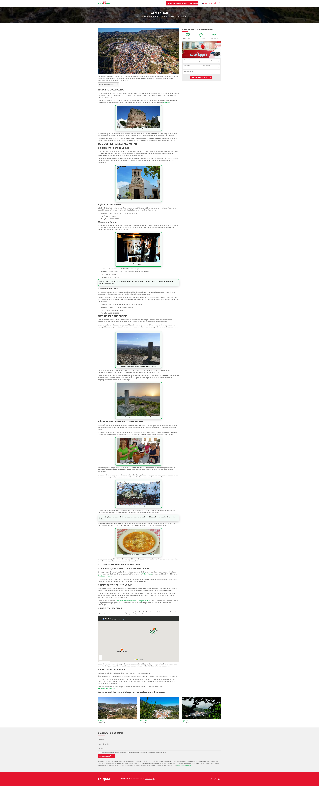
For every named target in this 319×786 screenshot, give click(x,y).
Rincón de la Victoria (105, 576)
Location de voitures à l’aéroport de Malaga (182, 3)
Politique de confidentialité (184, 765)
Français (208, 3)
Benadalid (143, 721)
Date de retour (187, 65)
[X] (219, 779)
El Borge (101, 721)
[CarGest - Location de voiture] (104, 6)
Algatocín (185, 721)
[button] (117, 711)
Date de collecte (188, 60)
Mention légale (150, 779)
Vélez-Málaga (147, 574)
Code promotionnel (188, 71)
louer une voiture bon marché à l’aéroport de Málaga (134, 601)
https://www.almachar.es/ (106, 689)
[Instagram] (215, 779)
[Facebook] (211, 779)
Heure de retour (206, 65)
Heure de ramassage (208, 60)
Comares (166, 102)
